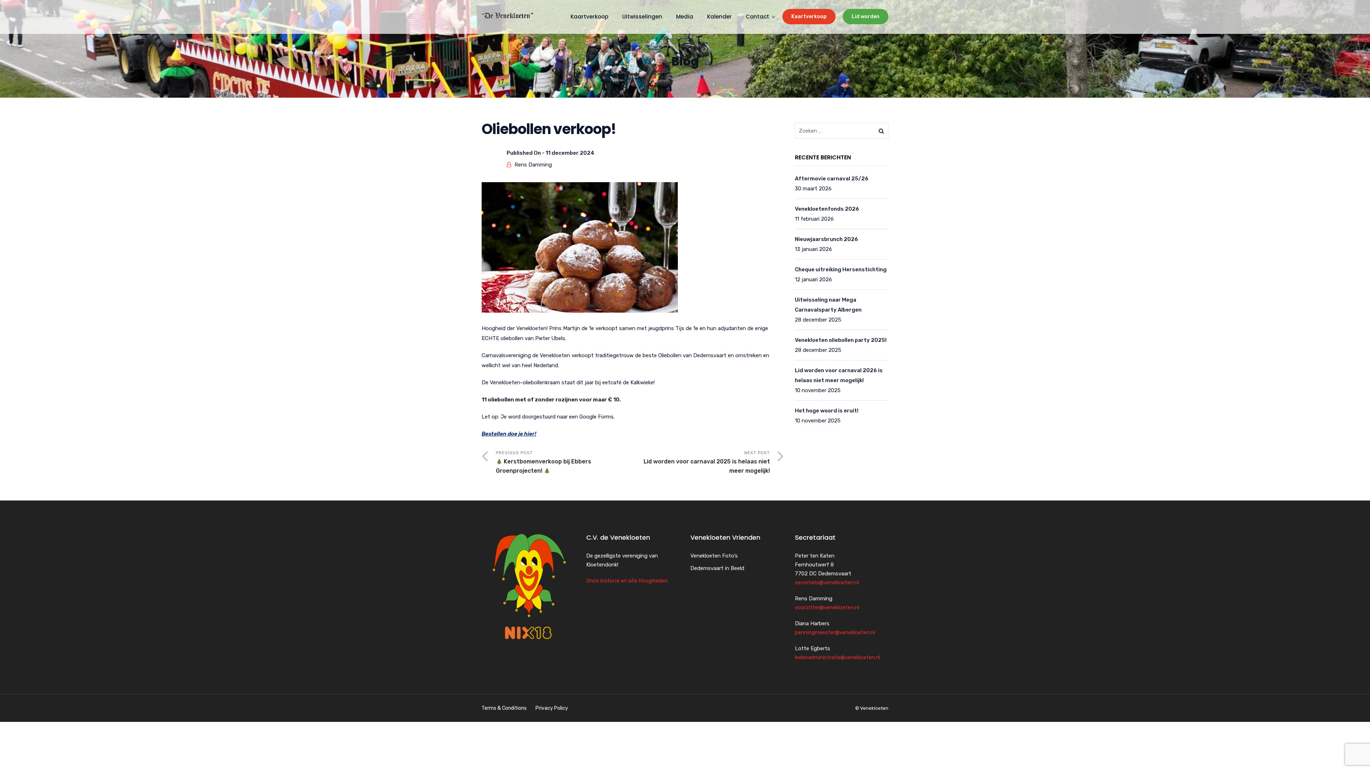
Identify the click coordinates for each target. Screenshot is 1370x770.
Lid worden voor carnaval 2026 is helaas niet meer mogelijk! (839, 375)
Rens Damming (533, 164)
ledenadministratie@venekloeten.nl (837, 657)
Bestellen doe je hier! (509, 434)
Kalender (719, 16)
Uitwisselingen (642, 16)
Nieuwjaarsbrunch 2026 (826, 239)
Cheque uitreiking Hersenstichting (841, 269)
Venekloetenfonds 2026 (827, 209)
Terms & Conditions (504, 708)
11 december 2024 (570, 153)
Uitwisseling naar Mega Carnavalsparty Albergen (828, 305)
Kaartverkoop (809, 17)
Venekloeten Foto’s (714, 556)
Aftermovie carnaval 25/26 (831, 178)
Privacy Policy (552, 708)
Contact (757, 16)
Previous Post (543, 462)
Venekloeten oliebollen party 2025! (841, 340)
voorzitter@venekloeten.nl (827, 607)
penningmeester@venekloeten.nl (835, 632)
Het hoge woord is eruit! (826, 410)
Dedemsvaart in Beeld (717, 568)
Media (684, 16)
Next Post (707, 462)
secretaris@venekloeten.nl (827, 582)
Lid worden (865, 17)
